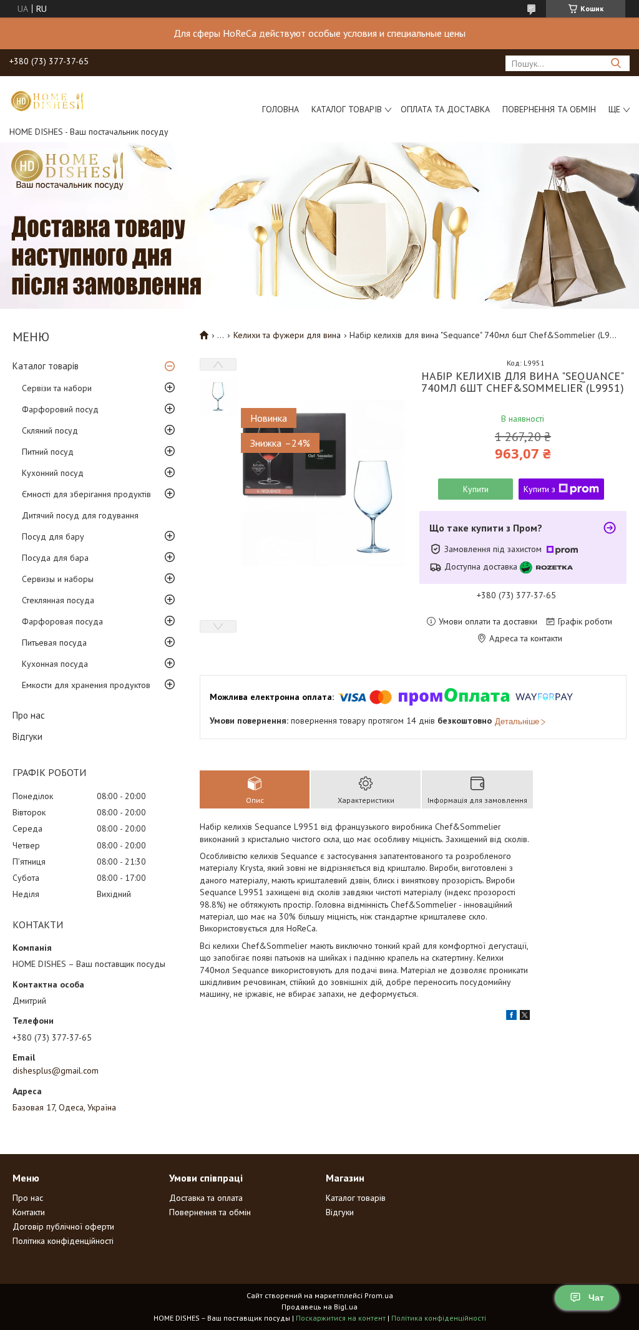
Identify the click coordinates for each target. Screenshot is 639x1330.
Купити (476, 489)
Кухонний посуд (53, 472)
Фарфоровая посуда (62, 621)
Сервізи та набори (57, 388)
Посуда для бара (55, 557)
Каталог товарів (346, 109)
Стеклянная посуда (58, 600)
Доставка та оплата (206, 1197)
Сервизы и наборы (58, 579)
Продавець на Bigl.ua (319, 1306)
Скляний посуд (50, 430)
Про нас (28, 715)
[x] (525, 1016)
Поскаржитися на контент (341, 1318)
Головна (280, 109)
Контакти (28, 1212)
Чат (596, 1298)
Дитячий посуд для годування (80, 515)
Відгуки (27, 736)
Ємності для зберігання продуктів (86, 494)
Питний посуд (48, 451)
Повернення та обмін (549, 109)
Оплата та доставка (445, 109)
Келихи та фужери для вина (287, 335)
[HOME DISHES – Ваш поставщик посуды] (46, 100)
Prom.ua (378, 1295)
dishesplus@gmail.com (55, 1070)
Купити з (539, 489)
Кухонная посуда (55, 663)
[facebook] (511, 1016)
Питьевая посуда (54, 642)
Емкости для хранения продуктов (86, 685)
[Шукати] (616, 63)
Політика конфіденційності (63, 1240)
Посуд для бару (53, 536)
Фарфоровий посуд (60, 409)
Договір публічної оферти (63, 1226)
